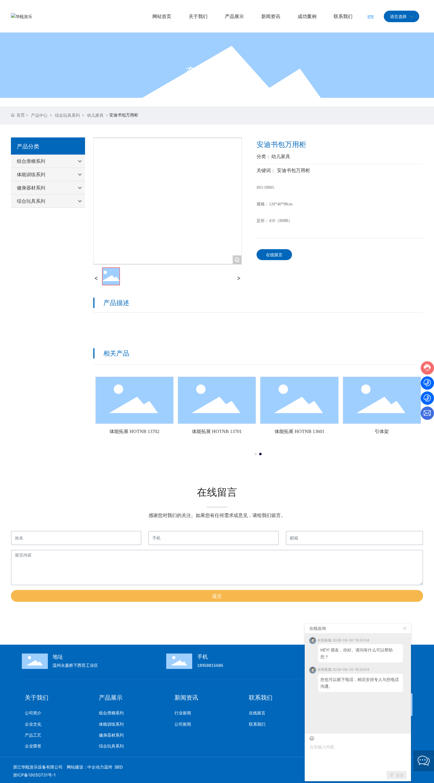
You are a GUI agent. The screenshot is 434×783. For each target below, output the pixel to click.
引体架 (382, 431)
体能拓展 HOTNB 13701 (217, 431)
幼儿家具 (95, 115)
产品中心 (39, 115)
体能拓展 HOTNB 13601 (299, 431)
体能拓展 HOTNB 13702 (134, 431)
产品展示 (217, 72)
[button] (255, 454)
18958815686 (210, 665)
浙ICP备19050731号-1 (34, 774)
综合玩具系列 (67, 115)
